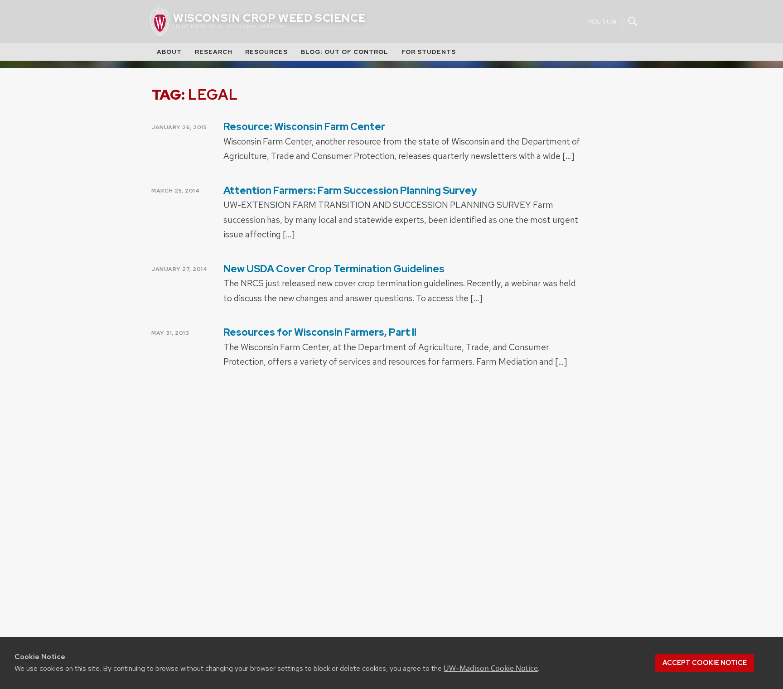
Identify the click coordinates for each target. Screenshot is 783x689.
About (169, 52)
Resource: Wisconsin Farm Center (304, 126)
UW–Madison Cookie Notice (491, 668)
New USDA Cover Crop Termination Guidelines (334, 268)
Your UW (602, 21)
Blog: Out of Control (344, 52)
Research (213, 52)
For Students (428, 52)
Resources (266, 52)
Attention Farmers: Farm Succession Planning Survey (350, 190)
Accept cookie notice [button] (704, 662)
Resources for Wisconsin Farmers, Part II (319, 332)
